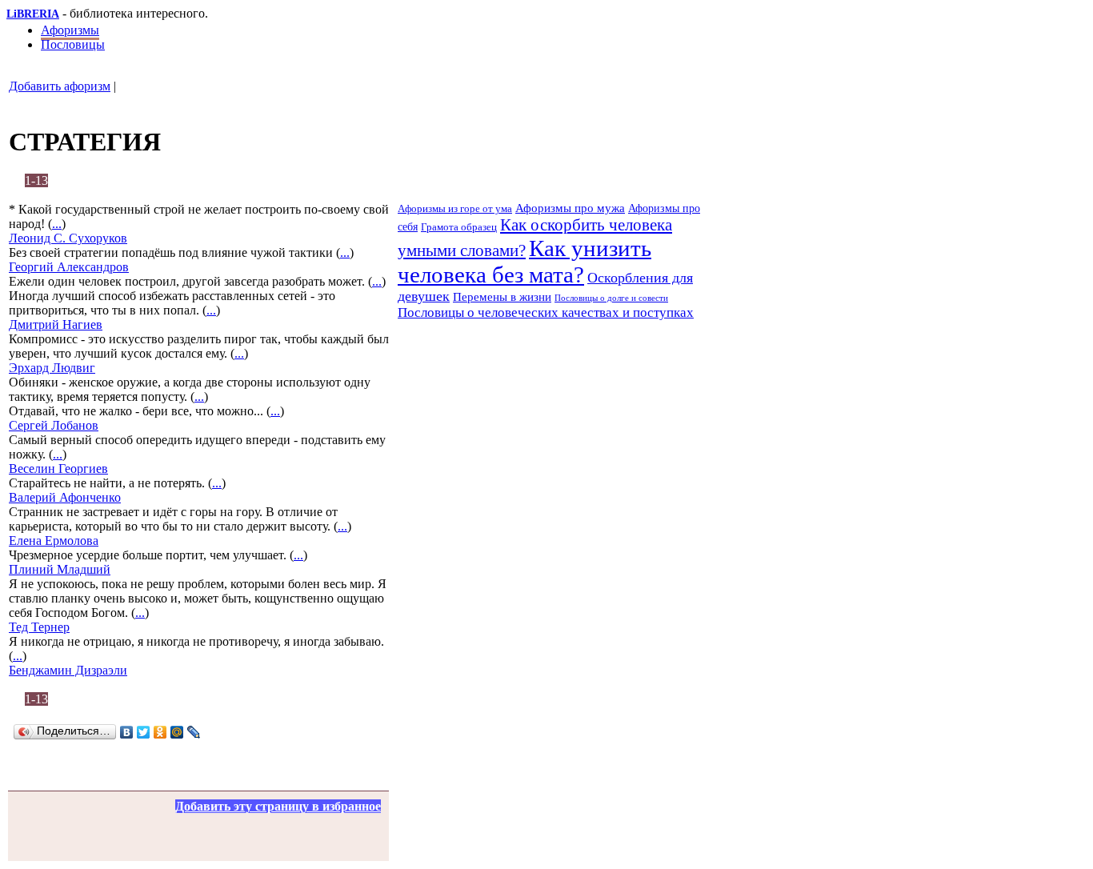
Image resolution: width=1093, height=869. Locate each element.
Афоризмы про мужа (570, 207)
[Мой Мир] (177, 732)
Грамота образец (459, 227)
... (57, 223)
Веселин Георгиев (58, 468)
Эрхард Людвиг (52, 367)
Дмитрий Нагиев (55, 324)
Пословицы (73, 44)
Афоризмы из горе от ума (455, 208)
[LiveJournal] (194, 732)
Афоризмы (70, 30)
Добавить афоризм (59, 86)
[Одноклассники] (160, 732)
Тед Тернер (39, 627)
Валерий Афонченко (65, 497)
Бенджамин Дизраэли (68, 670)
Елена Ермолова (53, 540)
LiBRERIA (32, 14)
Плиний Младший (59, 569)
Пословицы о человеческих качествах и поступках (546, 312)
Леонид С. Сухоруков (68, 238)
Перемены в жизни (502, 296)
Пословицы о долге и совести (611, 297)
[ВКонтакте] (126, 732)
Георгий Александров (69, 267)
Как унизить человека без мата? (524, 261)
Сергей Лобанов (53, 425)
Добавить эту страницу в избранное (278, 806)
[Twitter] (143, 732)
